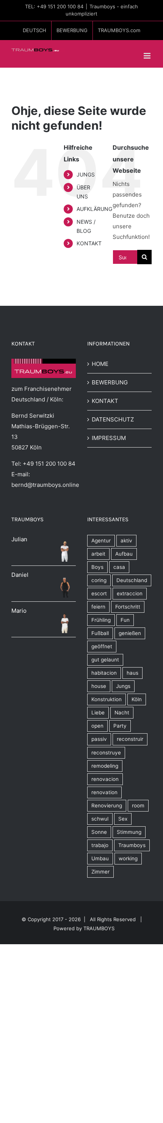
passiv (99, 739)
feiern (98, 607)
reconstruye (106, 753)
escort (99, 593)
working (128, 858)
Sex (122, 819)
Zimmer (100, 872)
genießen (130, 633)
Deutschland (131, 580)
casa (119, 567)
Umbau (100, 858)
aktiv (126, 540)
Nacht (121, 712)
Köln (137, 699)
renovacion (105, 779)
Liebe (98, 712)
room (138, 805)
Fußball (100, 633)
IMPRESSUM (109, 437)
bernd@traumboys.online (45, 484)
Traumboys (132, 845)
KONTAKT (89, 243)
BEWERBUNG (110, 382)
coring (99, 580)
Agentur (101, 540)
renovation (104, 792)
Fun (125, 620)
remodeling (104, 766)
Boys (97, 567)
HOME (100, 363)
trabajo (99, 845)
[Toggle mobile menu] (148, 56)
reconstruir (130, 739)
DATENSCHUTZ (113, 419)
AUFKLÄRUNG (94, 209)
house (98, 686)
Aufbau (124, 554)
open (97, 726)
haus (132, 673)
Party (120, 726)
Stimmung (129, 832)
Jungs (123, 686)
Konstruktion (106, 699)
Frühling (101, 620)
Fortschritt (127, 607)
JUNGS (86, 174)
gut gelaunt (105, 660)
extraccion (130, 593)
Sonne (99, 832)
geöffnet (101, 646)
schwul (99, 819)
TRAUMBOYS (98, 928)
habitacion (104, 673)
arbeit (98, 554)
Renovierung (106, 805)
